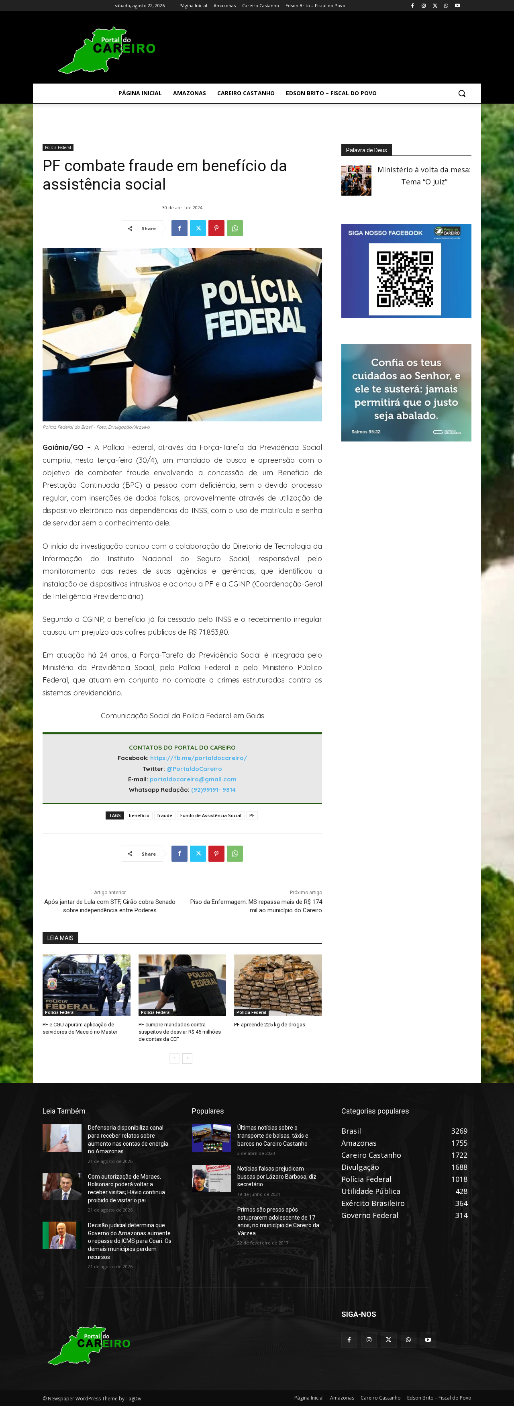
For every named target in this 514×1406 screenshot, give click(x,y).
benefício (139, 815)
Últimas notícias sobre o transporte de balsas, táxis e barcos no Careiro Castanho (272, 1135)
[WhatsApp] (446, 5)
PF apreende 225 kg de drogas (269, 1025)
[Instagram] (423, 5)
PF (252, 815)
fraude (164, 815)
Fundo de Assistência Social (210, 815)
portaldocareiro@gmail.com (193, 779)
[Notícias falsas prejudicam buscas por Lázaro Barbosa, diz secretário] (211, 1178)
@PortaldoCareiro (194, 768)
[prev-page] (174, 1058)
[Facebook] (412, 5)
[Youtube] (457, 5)
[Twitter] (435, 5)
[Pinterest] (216, 228)
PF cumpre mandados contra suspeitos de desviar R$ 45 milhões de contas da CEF (180, 1032)
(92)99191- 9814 (213, 789)
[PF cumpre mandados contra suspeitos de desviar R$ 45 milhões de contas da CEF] (182, 985)
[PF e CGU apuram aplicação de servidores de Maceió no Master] (87, 985)
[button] (461, 93)
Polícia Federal (58, 147)
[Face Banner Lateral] (406, 315)
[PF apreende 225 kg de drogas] (278, 985)
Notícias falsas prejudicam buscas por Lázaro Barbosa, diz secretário (276, 1176)
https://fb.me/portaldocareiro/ (198, 758)
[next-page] (187, 1058)
